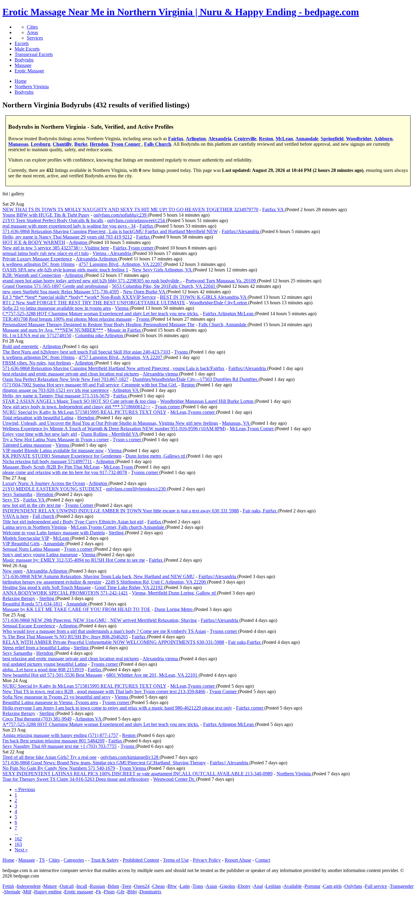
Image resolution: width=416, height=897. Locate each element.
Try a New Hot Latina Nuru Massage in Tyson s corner (55, 439)
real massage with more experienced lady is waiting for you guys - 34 (69, 226)
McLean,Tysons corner (193, 412)
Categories (74, 860)
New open (12, 571)
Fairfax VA (273, 209)
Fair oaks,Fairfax (245, 642)
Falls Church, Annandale (223, 324)
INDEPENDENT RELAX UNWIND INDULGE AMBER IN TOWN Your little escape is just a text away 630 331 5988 (120, 510)
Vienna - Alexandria (112, 253)
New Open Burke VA (144, 291)
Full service (376, 886)
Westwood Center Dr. (174, 779)
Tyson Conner (126, 144)
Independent (29, 886)
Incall (81, 886)
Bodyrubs (24, 59)
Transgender (402, 886)
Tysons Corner (79, 505)
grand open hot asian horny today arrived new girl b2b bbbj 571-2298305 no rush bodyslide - (92, 280)
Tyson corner (168, 406)
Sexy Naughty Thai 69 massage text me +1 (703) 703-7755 (59, 746)
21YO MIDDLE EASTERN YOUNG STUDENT (52, 488)
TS (42, 860)
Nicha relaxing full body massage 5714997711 (47, 461)
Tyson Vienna (133, 768)
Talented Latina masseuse (26, 445)
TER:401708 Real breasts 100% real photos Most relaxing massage (67, 319)
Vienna (122, 308)
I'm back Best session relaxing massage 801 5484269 (53, 740)
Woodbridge (359, 138)
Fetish (8, 886)
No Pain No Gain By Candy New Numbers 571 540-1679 (58, 768)
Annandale (306, 138)
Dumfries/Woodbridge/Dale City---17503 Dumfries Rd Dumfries (195, 379)
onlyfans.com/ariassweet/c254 (136, 220)
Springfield (332, 138)
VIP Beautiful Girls (21, 543)
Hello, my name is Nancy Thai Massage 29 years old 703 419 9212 (67, 236)
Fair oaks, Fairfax (260, 510)
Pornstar (312, 886)
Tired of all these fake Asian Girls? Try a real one (49, 757)
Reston (266, 138)
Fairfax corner (250, 707)
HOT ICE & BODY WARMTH (33, 242)
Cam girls (332, 886)
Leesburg (40, 144)
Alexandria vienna (161, 373)
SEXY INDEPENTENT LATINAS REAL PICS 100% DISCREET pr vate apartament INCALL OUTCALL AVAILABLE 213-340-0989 (137, 773)
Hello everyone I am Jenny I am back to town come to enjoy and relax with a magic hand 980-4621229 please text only (117, 707)
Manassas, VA (236, 423)
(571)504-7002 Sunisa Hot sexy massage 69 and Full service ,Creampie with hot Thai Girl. (89, 384)
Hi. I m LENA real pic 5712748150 (36, 335)
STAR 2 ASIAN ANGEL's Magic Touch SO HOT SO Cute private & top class (79, 401)
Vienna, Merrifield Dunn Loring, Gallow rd (174, 592)
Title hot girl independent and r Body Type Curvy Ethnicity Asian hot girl (72, 521)
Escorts (22, 43)
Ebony (244, 886)
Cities (32, 27)
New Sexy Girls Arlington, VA (162, 269)
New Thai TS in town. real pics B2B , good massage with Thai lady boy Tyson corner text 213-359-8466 (103, 691)
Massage (23, 65)
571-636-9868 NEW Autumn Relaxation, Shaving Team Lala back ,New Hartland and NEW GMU (98, 576)
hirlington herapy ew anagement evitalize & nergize (51, 582)
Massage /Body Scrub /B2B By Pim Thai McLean (51, 466)
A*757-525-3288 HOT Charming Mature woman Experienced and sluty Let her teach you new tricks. (100, 724)
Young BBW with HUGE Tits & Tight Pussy (46, 215)
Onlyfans (353, 886)
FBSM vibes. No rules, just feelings (36, 362)
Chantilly (62, 144)
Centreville (245, 138)
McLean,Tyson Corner (252, 428)
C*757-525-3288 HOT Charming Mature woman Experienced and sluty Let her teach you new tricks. (100, 313)
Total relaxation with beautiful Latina (37, 417)
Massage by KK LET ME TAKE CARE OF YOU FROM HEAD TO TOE (76, 609)
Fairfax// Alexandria (229, 762)
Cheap (158, 886)
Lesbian (273, 886)
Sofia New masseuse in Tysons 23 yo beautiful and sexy (56, 697)
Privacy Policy (207, 860)
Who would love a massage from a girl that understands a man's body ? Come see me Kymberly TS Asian (104, 631)
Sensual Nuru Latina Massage (31, 549)
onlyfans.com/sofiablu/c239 (120, 215)
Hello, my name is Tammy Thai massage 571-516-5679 (55, 395)
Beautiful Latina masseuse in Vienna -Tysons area (50, 702)
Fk (98, 891)
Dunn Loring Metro (174, 609)
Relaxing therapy (18, 598)
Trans (197, 886)
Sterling (117, 532)
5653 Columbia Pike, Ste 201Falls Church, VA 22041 (164, 286)
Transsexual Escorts (34, 54)
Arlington (196, 138)
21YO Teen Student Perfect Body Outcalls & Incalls (52, 220)
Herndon (99, 144)
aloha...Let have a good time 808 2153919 (43, 669)
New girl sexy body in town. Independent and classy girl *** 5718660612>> (76, 406)
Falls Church (157, 144)
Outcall (67, 886)
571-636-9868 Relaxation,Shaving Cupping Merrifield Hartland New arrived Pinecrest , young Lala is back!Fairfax (113, 368)
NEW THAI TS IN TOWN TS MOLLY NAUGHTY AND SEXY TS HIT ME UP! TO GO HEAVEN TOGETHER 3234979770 (130, 209)
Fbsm (109, 891)
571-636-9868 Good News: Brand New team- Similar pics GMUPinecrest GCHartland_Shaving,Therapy (104, 762)
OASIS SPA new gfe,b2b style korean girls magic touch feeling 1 (65, 269)
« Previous (25, 789)
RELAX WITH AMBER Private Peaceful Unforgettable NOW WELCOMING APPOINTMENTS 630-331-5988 (113, 642)
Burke (80, 144)
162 (18, 838)
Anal (258, 886)
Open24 (142, 886)
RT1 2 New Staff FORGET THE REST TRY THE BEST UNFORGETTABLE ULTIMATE (93, 302)
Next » (21, 849)
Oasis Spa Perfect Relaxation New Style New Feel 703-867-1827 (65, 379)
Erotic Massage (29, 70)
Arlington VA (126, 390)
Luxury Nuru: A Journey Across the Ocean (43, 483)
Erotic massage (78, 891)
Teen (126, 886)
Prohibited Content (141, 860)
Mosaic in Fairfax (124, 330)
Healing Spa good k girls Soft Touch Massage (46, 587)
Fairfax (175, 138)
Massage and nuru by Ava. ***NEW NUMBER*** (52, 330)
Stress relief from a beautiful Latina (36, 647)
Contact (262, 860)
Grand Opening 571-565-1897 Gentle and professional (55, 286)
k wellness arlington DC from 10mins (38, 264)
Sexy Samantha (17, 494)
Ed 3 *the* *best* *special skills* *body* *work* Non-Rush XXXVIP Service (79, 297)
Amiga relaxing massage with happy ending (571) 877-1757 (60, 735)
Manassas (18, 144)
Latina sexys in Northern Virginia (34, 527)
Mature (50, 886)
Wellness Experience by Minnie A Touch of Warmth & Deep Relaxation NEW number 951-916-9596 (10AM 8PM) (114, 428)
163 (18, 844)
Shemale (12, 891)
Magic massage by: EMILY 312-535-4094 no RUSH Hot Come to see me (73, 560)
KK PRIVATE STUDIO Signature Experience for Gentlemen (62, 456)
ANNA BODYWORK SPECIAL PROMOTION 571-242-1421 (65, 592)
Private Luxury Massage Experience (37, 258)
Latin (185, 886)
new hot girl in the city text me (31, 505)
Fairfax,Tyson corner (133, 247)
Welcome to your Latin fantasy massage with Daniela (53, 532)
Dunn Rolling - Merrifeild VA (110, 434)
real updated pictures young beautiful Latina (44, 664)
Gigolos (227, 886)
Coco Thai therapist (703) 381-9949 (37, 718)
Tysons (143, 319)
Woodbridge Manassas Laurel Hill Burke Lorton (207, 401)
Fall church (44, 516)
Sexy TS (10, 499)
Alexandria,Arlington (97, 258)
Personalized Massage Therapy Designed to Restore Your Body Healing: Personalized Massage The (98, 324)
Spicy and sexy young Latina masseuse (40, 554)
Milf (27, 891)
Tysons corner (145, 472)
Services (35, 37)
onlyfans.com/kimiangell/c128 (130, 757)
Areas (32, 32)
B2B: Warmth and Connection (31, 275)
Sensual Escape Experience (28, 625)
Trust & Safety (105, 860)
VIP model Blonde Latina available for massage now (53, 450)
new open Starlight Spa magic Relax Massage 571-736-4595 (60, 291)
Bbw (172, 886)
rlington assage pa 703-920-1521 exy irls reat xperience (55, 390)
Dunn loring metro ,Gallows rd (155, 456)
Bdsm (113, 886)
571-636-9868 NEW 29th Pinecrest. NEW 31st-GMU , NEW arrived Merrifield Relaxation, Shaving (99, 620)
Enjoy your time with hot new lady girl (39, 434)
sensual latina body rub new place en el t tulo (45, 253)
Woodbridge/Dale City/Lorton (218, 302)
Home (8, 860)
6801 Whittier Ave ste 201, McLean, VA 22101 (152, 675)
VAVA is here (15, 516)
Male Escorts (27, 48)
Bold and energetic (20, 346)
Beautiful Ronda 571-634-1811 (32, 603)
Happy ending (48, 891)
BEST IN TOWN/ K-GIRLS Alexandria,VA (204, 297)
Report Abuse (238, 860)
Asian (211, 886)
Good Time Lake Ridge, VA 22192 (129, 587)
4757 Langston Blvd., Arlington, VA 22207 (121, 264)
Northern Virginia (294, 773)
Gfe (121, 891)
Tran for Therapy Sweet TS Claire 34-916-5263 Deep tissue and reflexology (75, 779)
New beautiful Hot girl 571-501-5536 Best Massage (52, 675)
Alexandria (219, 138)
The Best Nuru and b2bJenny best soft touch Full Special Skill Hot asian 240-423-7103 (86, 351)
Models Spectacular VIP (25, 538)
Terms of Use (176, 860)
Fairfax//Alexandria (241, 231)
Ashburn (383, 138)
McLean (284, 138)
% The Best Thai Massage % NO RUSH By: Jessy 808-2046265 (65, 636)
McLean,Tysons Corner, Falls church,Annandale (118, 527)
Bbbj (132, 891)
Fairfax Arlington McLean (229, 313)
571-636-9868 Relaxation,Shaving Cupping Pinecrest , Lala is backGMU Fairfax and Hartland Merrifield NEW (110, 231)
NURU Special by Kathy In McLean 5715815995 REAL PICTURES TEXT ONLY (84, 412)
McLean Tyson (119, 466)
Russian (97, 886)
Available (293, 886)
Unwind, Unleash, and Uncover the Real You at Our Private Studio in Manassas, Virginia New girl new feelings (110, 423)
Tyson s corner (127, 439)
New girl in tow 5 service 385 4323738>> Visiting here (55, 247)
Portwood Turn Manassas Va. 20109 (221, 280)
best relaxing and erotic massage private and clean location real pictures (70, 373)
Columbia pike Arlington (99, 335)
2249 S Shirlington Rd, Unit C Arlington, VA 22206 (156, 582)
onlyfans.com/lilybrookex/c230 (136, 488)
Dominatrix (150, 891)
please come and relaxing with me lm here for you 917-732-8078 (64, 472)
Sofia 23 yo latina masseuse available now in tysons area (56, 308)
